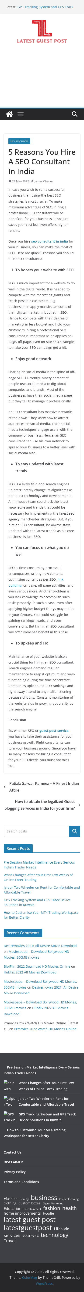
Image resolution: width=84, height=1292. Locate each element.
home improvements (22, 1213)
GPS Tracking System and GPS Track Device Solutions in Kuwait (45, 9)
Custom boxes (29, 1203)
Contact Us (12, 1152)
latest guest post (30, 1220)
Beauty (24, 1199)
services (12, 1235)
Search (74, 831)
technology (54, 1235)
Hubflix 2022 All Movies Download (30, 972)
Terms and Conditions (21, 1182)
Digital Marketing (52, 1203)
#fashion (11, 1199)
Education (12, 1208)
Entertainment (32, 1209)
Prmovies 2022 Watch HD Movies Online (45, 1029)
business (44, 1197)
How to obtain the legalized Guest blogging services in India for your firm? (39, 805)
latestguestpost (28, 1228)
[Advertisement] (42, 79)
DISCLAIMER (13, 1162)
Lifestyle (61, 1228)
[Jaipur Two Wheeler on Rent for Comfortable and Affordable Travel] (9, 1101)
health (69, 1208)
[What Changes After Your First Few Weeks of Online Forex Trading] (9, 1085)
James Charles (44, 181)
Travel (10, 1240)
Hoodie (48, 1213)
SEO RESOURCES (19, 141)
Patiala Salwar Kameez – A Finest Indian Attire (44, 787)
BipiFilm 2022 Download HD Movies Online (37, 966)
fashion (51, 1208)
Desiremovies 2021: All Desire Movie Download (40, 946)
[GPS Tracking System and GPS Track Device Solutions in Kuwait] (9, 1117)
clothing (10, 1203)
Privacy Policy (15, 1172)
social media (30, 1236)
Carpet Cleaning (69, 1199)
